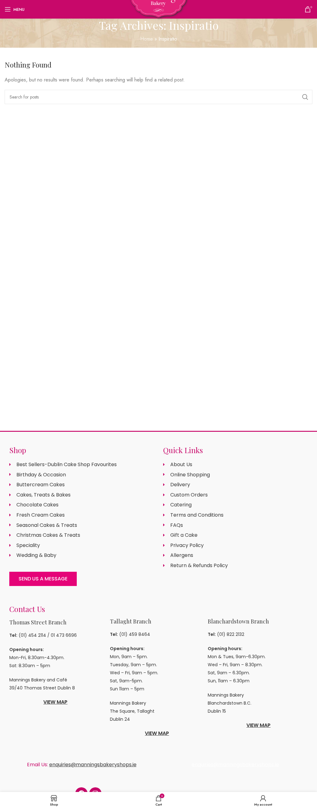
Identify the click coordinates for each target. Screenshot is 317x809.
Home (146, 38)
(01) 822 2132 (230, 634)
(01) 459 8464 (134, 634)
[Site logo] (158, 8)
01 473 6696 (64, 635)
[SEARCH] (305, 97)
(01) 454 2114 (32, 635)
